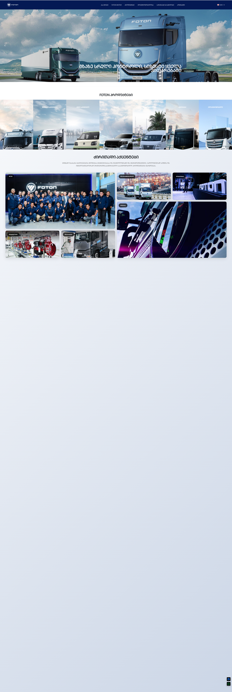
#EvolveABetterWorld (127, 176)
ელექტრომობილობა (146, 5)
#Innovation (68, 234)
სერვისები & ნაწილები (165, 5)
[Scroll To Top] (229, 690)
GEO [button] (221, 5)
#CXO (10, 176)
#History (123, 205)
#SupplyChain (13, 234)
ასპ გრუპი (104, 5)
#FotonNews (180, 176)
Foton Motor (117, 5)
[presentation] (5, 45)
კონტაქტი (181, 5)
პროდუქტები (129, 5)
